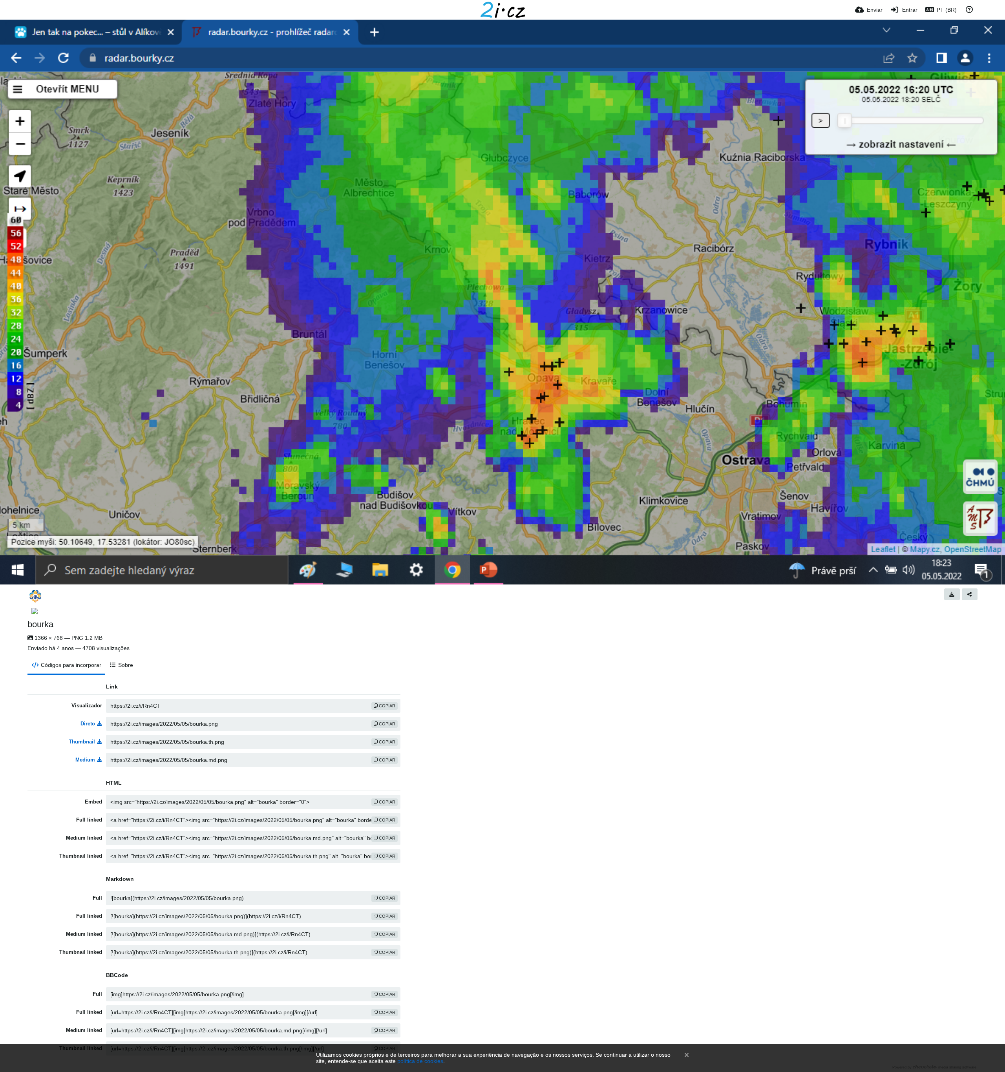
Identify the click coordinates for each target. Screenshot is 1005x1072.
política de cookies (420, 1061)
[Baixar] (952, 594)
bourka (40, 624)
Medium (85, 760)
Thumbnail (82, 742)
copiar (386, 705)
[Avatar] (35, 596)
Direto (87, 724)
